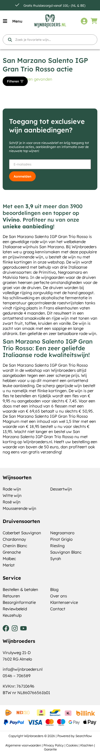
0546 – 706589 (16, 675)
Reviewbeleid (15, 608)
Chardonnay (14, 539)
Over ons (58, 595)
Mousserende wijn (19, 508)
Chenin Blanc (15, 545)
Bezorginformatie (19, 602)
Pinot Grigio (61, 539)
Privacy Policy (53, 745)
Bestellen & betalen (20, 589)
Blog (54, 589)
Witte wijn (12, 495)
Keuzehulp (12, 615)
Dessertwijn (61, 489)
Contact (57, 608)
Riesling (57, 545)
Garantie (50, 749)
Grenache (12, 552)
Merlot (9, 565)
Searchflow (83, 736)
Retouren (11, 595)
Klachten (86, 745)
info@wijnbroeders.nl (22, 669)
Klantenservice (64, 602)
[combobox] (50, 39)
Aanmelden (22, 176)
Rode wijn (12, 489)
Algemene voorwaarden (23, 745)
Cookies (72, 745)
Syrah (55, 558)
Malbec (9, 558)
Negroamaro (62, 532)
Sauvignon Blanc (66, 552)
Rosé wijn (12, 501)
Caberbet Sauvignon (22, 532)
